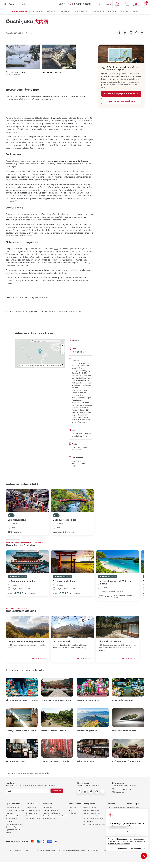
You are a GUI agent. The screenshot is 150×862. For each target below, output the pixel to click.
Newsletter (9, 813)
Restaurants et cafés (16, 761)
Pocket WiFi (72, 813)
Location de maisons (89, 807)
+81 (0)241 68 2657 (79, 352)
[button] (40, 351)
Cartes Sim (72, 807)
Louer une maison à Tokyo (91, 810)
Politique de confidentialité (68, 850)
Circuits (51, 11)
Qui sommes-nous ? (12, 807)
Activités (124, 11)
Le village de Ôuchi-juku (51, 72)
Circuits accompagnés (17, 576)
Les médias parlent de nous (15, 810)
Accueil (8, 773)
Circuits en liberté (31, 813)
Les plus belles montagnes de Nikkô (27, 641)
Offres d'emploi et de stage (15, 824)
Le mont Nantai (61, 641)
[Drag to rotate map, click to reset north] (62, 352)
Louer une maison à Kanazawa (93, 816)
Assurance (85, 850)
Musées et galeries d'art (124, 731)
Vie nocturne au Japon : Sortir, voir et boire (22, 700)
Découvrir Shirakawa (109, 641)
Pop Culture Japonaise (88, 700)
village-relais (72, 163)
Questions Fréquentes (13, 827)
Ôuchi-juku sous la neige (15, 73)
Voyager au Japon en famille (55, 761)
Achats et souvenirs (86, 761)
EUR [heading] (107, 4)
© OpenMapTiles (43, 365)
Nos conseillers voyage (33, 818)
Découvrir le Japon (133, 807)
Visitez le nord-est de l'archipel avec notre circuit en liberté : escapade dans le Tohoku (43, 311)
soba (56, 248)
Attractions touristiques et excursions (29, 773)
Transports (37, 11)
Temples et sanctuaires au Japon (57, 700)
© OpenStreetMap (55, 365)
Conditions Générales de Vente (43, 850)
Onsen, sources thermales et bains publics (22, 731)
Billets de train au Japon (50, 810)
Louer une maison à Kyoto (91, 813)
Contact (9, 850)
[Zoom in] (62, 345)
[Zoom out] (62, 349)
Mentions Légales (22, 850)
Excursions (64, 11)
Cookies (95, 850)
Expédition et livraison (13, 830)
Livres (135, 11)
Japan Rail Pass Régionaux (51, 813)
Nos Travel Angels (89, 821)
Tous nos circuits (31, 807)
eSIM (70, 810)
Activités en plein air (87, 731)
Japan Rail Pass (48, 807)
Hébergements (81, 11)
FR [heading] (100, 4)
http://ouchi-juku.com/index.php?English (80, 463)
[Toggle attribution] (62, 365)
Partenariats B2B (11, 818)
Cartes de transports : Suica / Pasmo (55, 816)
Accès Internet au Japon (104, 11)
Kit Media (9, 821)
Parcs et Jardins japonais (53, 731)
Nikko (11, 515)
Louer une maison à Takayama (93, 818)
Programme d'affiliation (13, 816)
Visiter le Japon (20, 11)
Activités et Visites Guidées (116, 807)
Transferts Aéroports (50, 818)
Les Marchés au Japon (123, 700)
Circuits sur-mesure (32, 816)
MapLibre (24, 365)
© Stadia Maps (33, 365)
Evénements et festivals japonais (128, 761)
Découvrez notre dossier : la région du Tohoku (26, 297)
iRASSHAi (9, 832)
